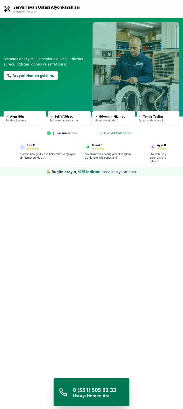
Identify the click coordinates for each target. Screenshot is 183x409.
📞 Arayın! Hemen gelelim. (30, 75)
